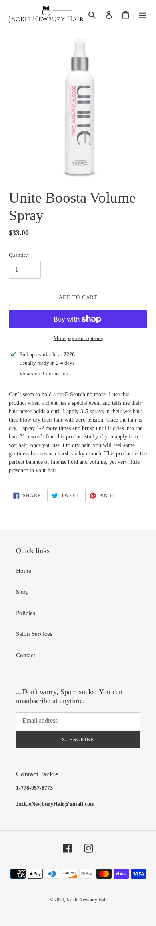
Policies (25, 613)
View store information (43, 374)
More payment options (78, 338)
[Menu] (142, 14)
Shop (22, 591)
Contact (25, 655)
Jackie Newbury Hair (86, 900)
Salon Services (34, 634)
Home (23, 570)
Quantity (18, 255)
